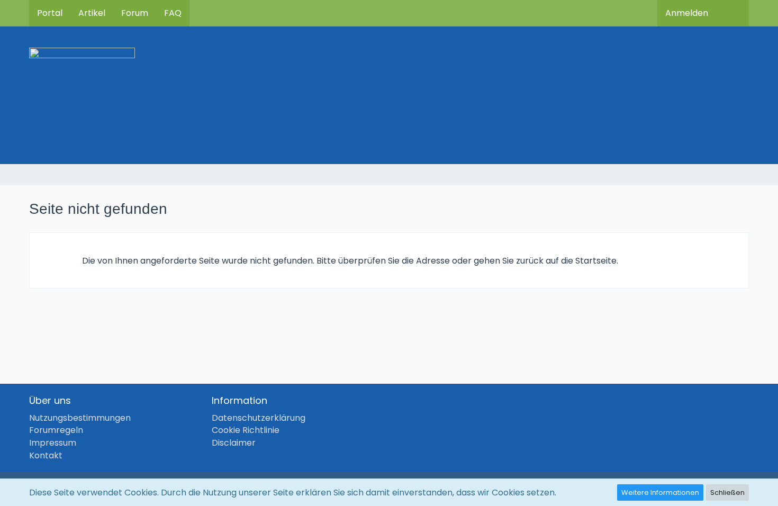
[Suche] (732, 13)
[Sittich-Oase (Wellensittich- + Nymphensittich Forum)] (389, 95)
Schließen (727, 492)
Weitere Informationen (660, 492)
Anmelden (686, 13)
